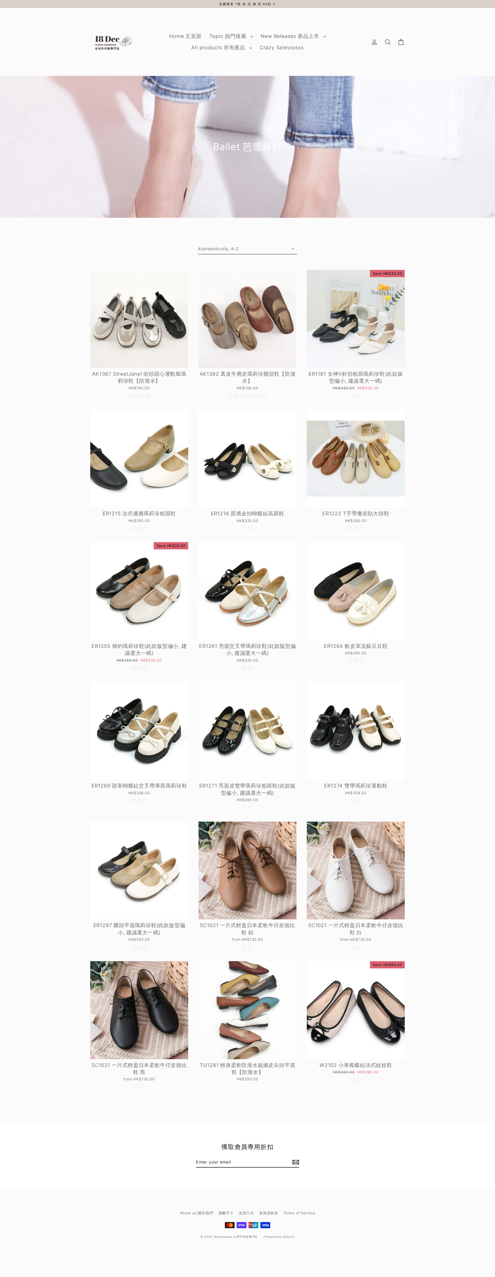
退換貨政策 (268, 1213)
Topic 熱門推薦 (228, 36)
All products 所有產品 (218, 47)
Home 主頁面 (185, 36)
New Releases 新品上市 (290, 36)
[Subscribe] (295, 1162)
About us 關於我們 (196, 1213)
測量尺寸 (226, 1213)
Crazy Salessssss (282, 47)
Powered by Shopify (279, 1237)
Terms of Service (299, 1213)
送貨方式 (246, 1213)
